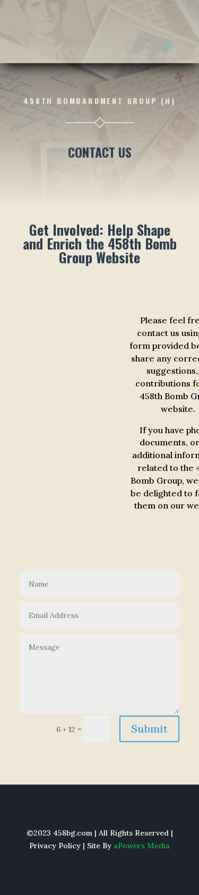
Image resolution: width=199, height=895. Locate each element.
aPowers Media (142, 845)
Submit (149, 728)
